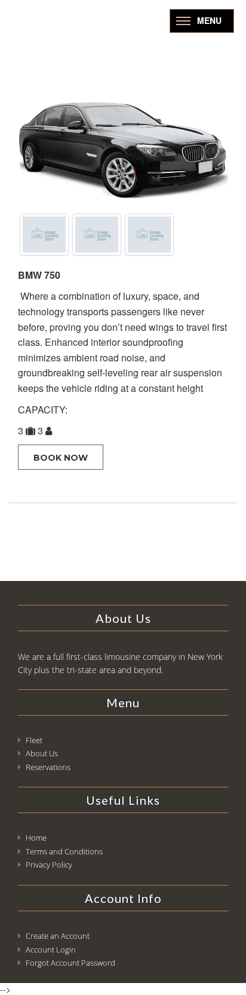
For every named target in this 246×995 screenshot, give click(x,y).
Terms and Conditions (64, 851)
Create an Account (58, 935)
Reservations (48, 767)
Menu (209, 20)
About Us (42, 753)
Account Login (51, 949)
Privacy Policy (49, 864)
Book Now (60, 457)
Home (36, 837)
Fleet (34, 740)
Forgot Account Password (70, 962)
